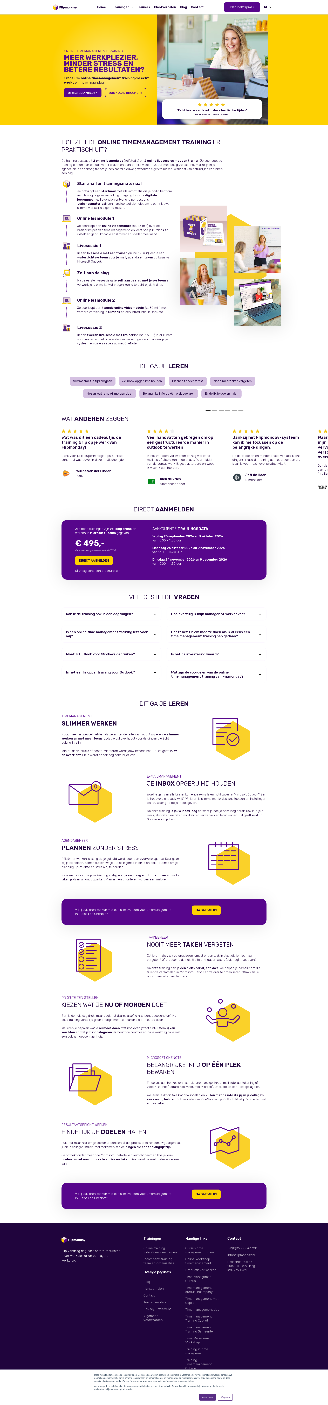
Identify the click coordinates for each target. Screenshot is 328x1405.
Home (101, 7)
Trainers (143, 7)
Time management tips (202, 1310)
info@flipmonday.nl (241, 1255)
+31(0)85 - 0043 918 (242, 1248)
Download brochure (125, 93)
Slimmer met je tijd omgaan (92, 381)
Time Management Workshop (199, 1340)
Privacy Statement (157, 1309)
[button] (121, 7)
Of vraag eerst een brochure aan (97, 571)
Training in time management (196, 1351)
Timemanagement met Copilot (201, 1301)
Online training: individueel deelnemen (160, 1250)
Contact (197, 7)
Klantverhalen (165, 7)
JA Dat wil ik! (206, 910)
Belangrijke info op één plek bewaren (169, 393)
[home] (65, 7)
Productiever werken (200, 1270)
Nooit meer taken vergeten (233, 381)
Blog (183, 7)
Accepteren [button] (207, 1397)
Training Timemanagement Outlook (198, 1364)
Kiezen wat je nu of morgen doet (109, 393)
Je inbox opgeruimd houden (142, 381)
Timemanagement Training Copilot (198, 1318)
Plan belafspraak (242, 7)
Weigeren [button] (225, 1397)
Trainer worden (155, 1302)
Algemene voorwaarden (153, 1318)
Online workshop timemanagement (198, 1261)
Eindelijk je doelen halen (221, 393)
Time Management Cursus (199, 1279)
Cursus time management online (200, 1250)
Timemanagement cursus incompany (199, 1290)
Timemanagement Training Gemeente (199, 1329)
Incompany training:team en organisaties (159, 1261)
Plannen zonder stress (187, 381)
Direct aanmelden (83, 93)
